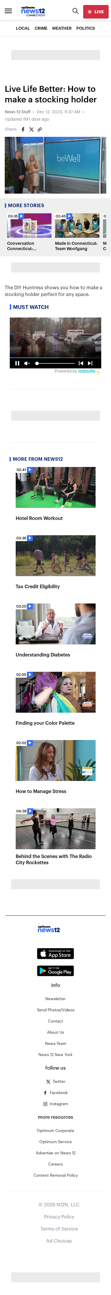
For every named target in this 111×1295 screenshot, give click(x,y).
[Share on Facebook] (23, 129)
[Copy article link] (39, 129)
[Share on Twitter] (31, 129)
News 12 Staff (17, 112)
